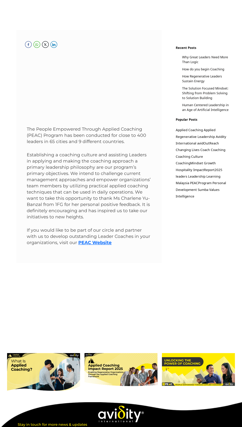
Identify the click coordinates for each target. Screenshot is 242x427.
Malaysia (182, 183)
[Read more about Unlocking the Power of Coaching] (198, 369)
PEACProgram (201, 183)
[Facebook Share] (28, 44)
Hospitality (184, 170)
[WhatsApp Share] (36, 44)
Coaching (218, 149)
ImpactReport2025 (207, 170)
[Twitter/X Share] (45, 44)
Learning (213, 176)
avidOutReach (208, 143)
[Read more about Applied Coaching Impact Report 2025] (121, 369)
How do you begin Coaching (203, 69)
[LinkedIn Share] (53, 44)
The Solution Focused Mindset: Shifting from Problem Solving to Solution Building (205, 93)
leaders (181, 176)
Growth (210, 163)
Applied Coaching (189, 130)
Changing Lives (187, 149)
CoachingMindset (189, 163)
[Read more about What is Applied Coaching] (43, 372)
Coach (205, 149)
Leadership (197, 176)
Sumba (203, 189)
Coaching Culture (189, 156)
